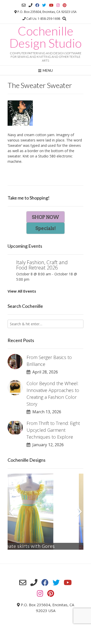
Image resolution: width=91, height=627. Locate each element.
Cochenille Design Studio (45, 37)
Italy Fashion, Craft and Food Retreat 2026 (42, 265)
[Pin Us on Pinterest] (64, 5)
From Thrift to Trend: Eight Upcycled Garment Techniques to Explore (53, 430)
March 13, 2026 (45, 412)
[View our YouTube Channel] (51, 5)
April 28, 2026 (44, 372)
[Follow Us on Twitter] (44, 5)
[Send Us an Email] (24, 5)
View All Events (22, 291)
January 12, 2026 (47, 444)
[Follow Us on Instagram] (58, 5)
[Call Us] (30, 5)
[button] (11, 512)
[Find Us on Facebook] (37, 5)
